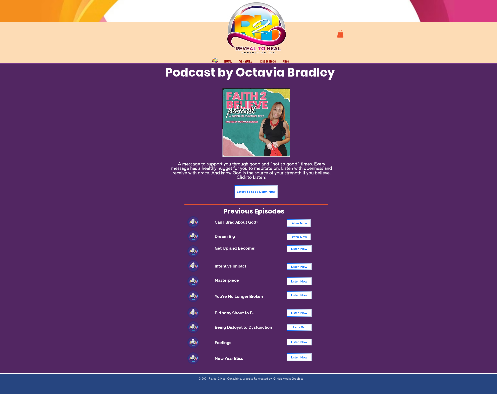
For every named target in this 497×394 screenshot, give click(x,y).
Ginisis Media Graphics (288, 378)
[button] (340, 34)
